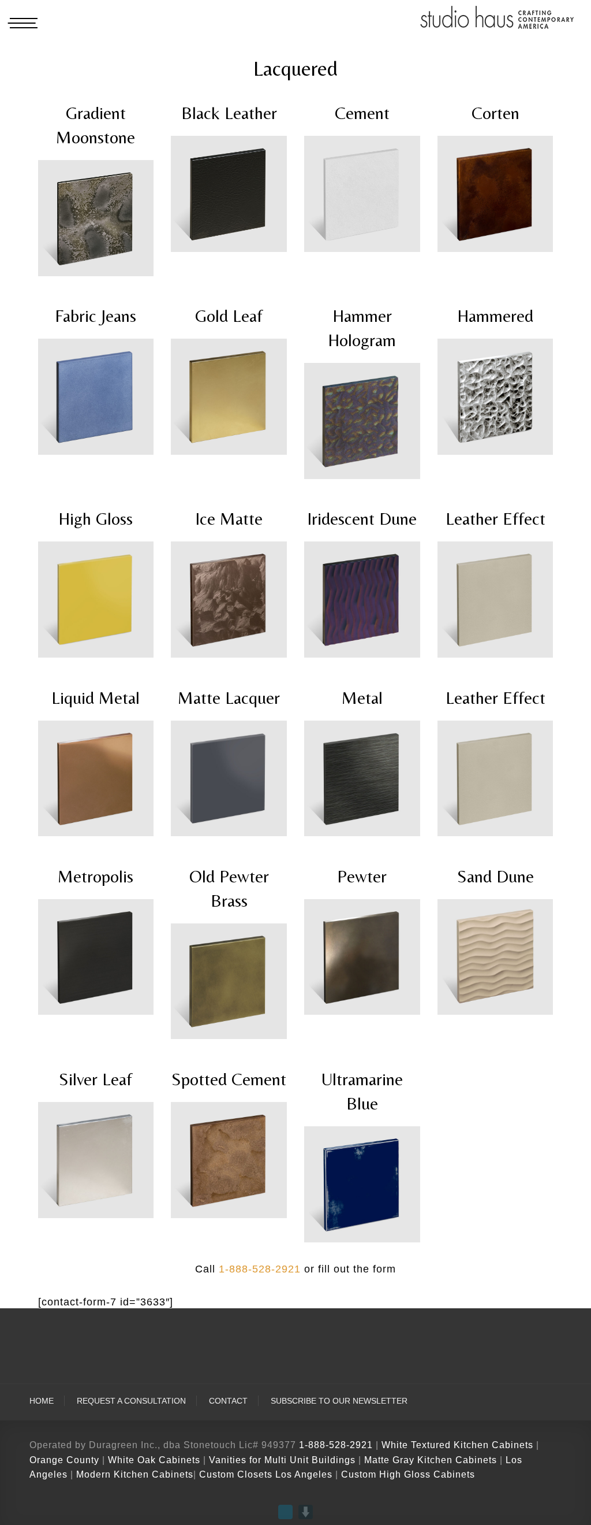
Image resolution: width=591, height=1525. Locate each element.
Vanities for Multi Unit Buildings (282, 1460)
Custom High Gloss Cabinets (408, 1474)
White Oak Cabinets (154, 1460)
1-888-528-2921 (260, 1269)
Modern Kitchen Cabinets (134, 1474)
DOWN (305, 1512)
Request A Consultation (131, 1401)
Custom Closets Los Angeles (265, 1474)
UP (285, 1512)
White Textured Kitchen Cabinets (457, 1445)
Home (41, 1401)
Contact (228, 1401)
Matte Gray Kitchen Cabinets (430, 1460)
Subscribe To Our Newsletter (339, 1401)
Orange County (65, 1460)
